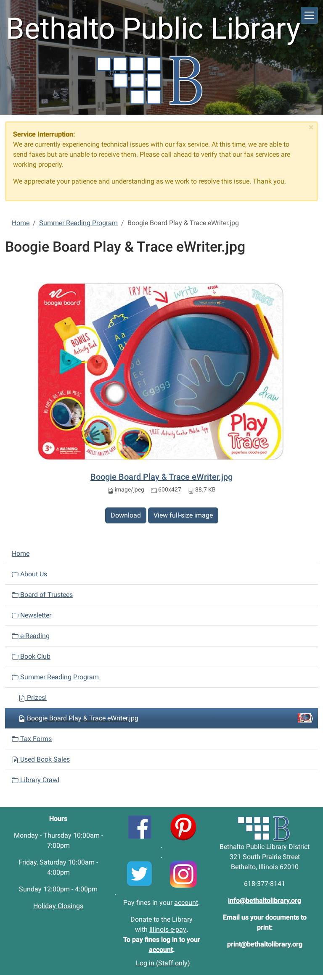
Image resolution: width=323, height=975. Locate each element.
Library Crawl (39, 780)
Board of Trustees (46, 595)
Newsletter (35, 615)
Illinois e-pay (167, 929)
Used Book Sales (44, 759)
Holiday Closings (58, 906)
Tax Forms (35, 739)
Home (20, 223)
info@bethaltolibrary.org (264, 900)
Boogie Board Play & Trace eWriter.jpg (161, 477)
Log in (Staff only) (163, 963)
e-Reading (34, 636)
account (186, 903)
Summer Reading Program (78, 223)
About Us (33, 574)
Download (126, 515)
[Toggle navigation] (309, 15)
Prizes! (36, 698)
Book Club (34, 656)
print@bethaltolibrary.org (264, 944)
